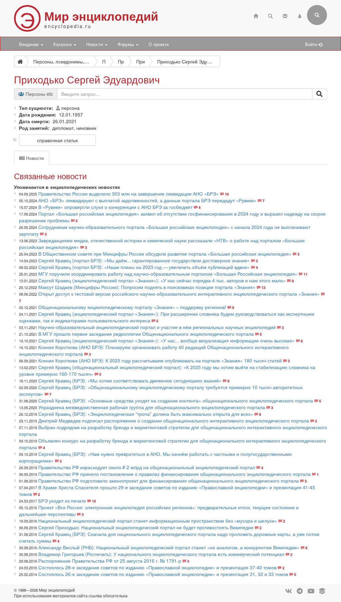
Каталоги (63, 44)
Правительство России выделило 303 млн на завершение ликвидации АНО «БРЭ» (128, 193)
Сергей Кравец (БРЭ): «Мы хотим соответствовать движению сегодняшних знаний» (129, 380)
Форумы (126, 44)
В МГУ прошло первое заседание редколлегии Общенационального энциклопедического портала (146, 333)
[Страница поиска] (270, 15)
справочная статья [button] (57, 140)
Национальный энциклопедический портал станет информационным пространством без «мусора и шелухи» (157, 520)
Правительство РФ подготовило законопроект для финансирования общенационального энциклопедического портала (168, 480)
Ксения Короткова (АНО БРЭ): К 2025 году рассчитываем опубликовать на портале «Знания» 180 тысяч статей (160, 360)
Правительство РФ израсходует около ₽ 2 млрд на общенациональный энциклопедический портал (146, 467)
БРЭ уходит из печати (62, 500)
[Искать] (319, 93)
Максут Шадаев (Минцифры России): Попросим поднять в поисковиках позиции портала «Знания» (146, 287)
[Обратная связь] (285, 15)
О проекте (159, 44)
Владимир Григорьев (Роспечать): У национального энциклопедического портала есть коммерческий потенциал (161, 554)
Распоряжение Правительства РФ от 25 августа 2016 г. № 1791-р (109, 560)
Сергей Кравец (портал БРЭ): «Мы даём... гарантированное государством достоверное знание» (144, 260)
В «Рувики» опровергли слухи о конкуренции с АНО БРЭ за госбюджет (115, 207)
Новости (95, 44)
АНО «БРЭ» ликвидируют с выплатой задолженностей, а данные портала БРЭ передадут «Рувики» (147, 200)
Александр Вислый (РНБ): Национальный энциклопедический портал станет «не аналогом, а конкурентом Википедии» (168, 547)
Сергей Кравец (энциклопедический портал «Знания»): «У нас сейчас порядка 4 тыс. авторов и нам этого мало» (162, 280)
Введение (29, 44)
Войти (311, 44)
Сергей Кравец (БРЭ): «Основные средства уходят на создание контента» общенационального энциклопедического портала (175, 400)
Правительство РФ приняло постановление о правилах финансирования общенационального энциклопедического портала (174, 474)
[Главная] (255, 15)
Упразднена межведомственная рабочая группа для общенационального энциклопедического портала (151, 407)
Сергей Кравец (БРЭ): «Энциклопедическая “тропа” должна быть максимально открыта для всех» (145, 413)
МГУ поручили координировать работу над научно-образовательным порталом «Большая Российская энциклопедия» (167, 273)
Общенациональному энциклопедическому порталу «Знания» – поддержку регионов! (132, 307)
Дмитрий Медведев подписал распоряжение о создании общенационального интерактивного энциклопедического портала (173, 420)
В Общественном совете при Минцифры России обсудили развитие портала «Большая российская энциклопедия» (164, 253)
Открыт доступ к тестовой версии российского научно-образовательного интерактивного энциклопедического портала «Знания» (179, 293)
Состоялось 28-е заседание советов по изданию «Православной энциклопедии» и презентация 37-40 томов (157, 567)
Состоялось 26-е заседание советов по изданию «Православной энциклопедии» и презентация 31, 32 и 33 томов (163, 574)
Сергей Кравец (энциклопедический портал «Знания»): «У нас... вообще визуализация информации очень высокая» (166, 340)
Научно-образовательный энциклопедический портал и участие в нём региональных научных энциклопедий (157, 327)
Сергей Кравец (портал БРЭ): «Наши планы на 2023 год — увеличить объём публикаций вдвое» (144, 267)
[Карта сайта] (299, 15)
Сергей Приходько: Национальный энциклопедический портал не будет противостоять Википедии (145, 527)
